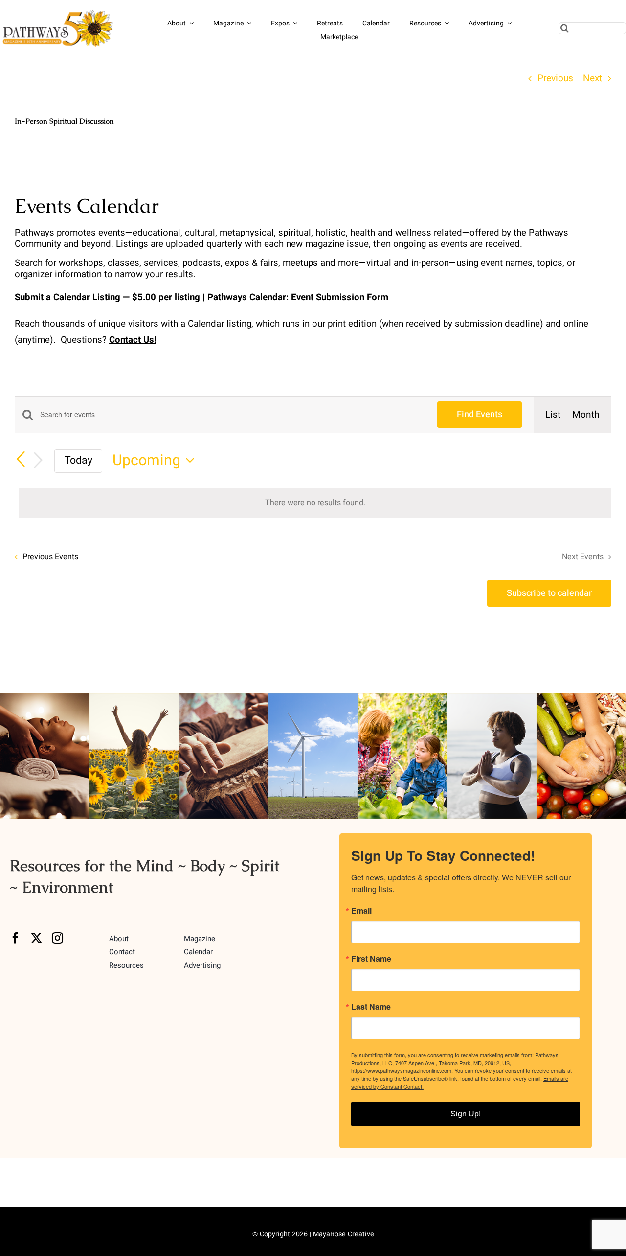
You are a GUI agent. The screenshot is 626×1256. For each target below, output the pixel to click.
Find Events (479, 414)
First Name (371, 959)
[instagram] (57, 938)
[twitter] (36, 938)
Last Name (371, 1007)
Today (78, 460)
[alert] (315, 503)
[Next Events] (38, 461)
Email (361, 911)
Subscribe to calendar (549, 593)
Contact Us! (132, 340)
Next (592, 78)
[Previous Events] (20, 460)
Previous (555, 78)
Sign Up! (465, 1114)
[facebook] (15, 938)
